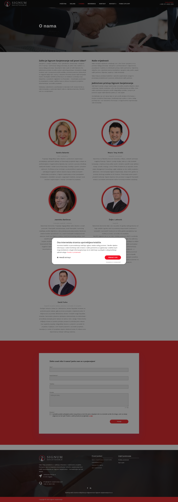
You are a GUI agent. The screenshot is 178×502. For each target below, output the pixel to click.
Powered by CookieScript (113, 262)
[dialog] (89, 251)
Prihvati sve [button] (112, 257)
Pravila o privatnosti (74, 252)
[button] (64, 257)
